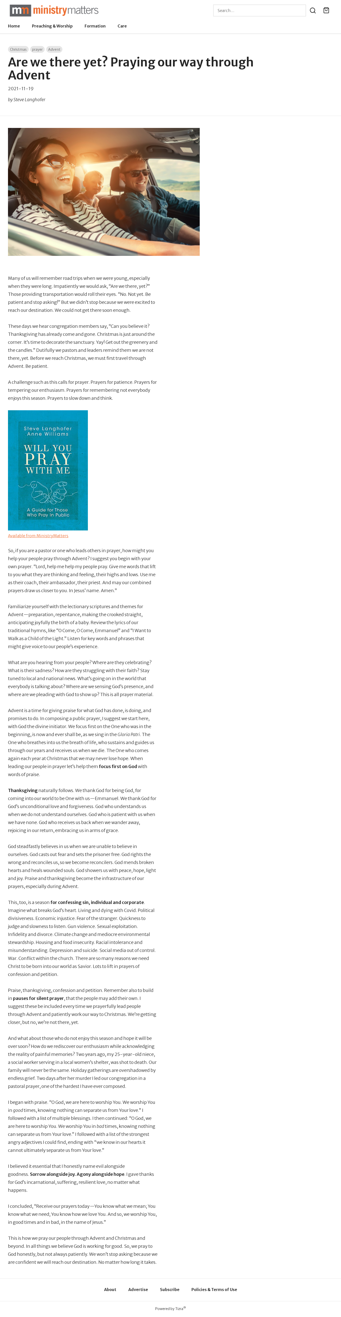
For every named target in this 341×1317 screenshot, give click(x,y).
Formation (95, 25)
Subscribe (169, 1289)
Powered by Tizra (170, 1308)
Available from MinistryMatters (38, 535)
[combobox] (259, 10)
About (110, 1289)
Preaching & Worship (52, 25)
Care (122, 25)
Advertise (138, 1289)
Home (14, 25)
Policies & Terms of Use (214, 1289)
